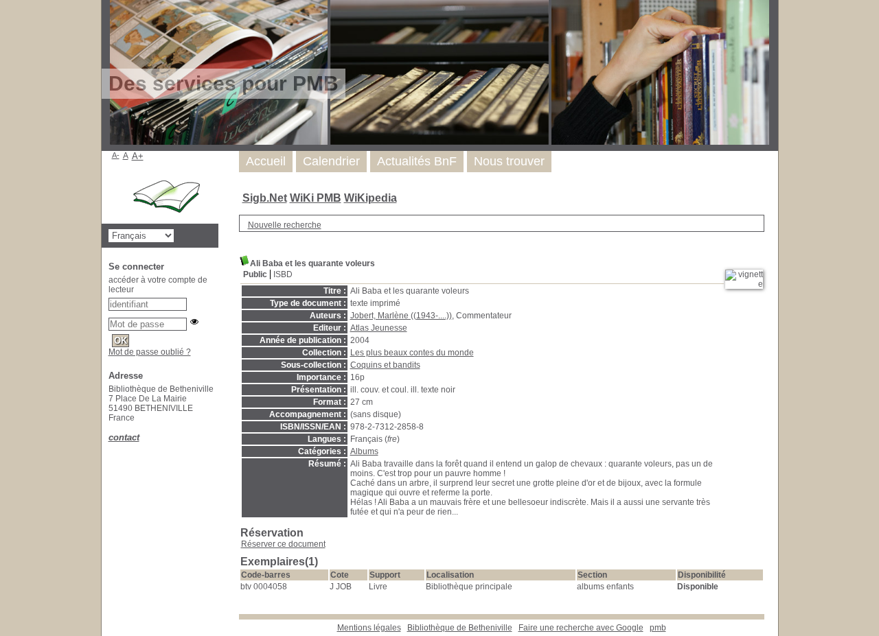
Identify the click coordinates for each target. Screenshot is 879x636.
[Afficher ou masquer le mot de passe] (194, 322)
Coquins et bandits (385, 365)
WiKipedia (370, 198)
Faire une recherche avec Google (580, 628)
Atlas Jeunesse (378, 328)
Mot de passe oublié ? (150, 352)
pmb (658, 628)
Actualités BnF (417, 161)
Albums (364, 451)
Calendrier (331, 161)
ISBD (283, 274)
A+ (138, 156)
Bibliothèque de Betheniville (459, 628)
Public (255, 274)
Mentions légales (369, 628)
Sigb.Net (264, 198)
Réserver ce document (283, 544)
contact (124, 437)
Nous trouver (509, 161)
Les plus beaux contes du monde (412, 352)
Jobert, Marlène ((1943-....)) (401, 315)
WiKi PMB (315, 198)
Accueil (266, 161)
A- (115, 155)
